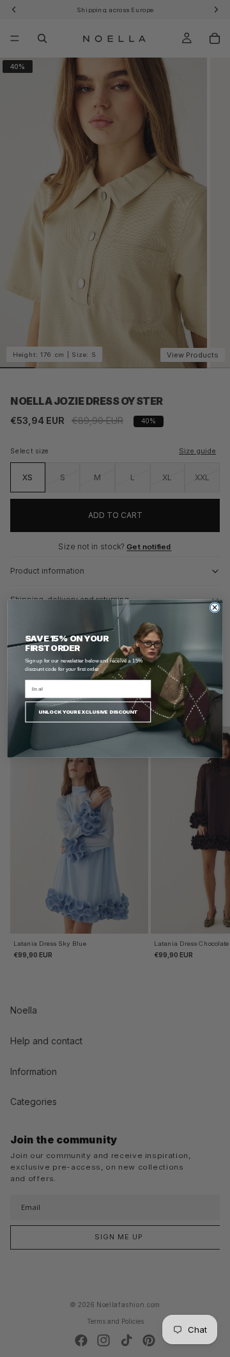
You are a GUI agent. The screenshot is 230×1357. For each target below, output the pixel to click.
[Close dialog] (214, 607)
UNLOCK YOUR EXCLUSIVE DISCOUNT (87, 712)
